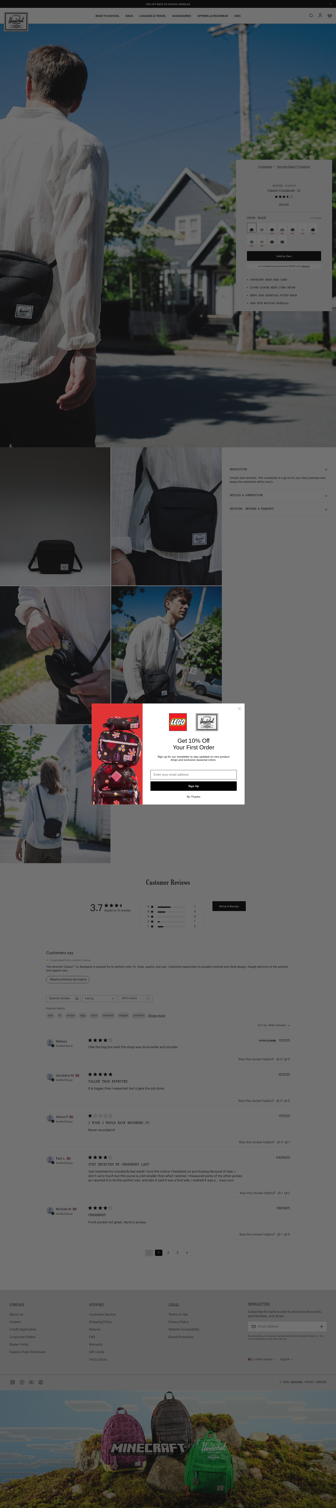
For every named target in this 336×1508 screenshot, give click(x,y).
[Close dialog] (239, 708)
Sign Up (193, 786)
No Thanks (193, 796)
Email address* (161, 767)
